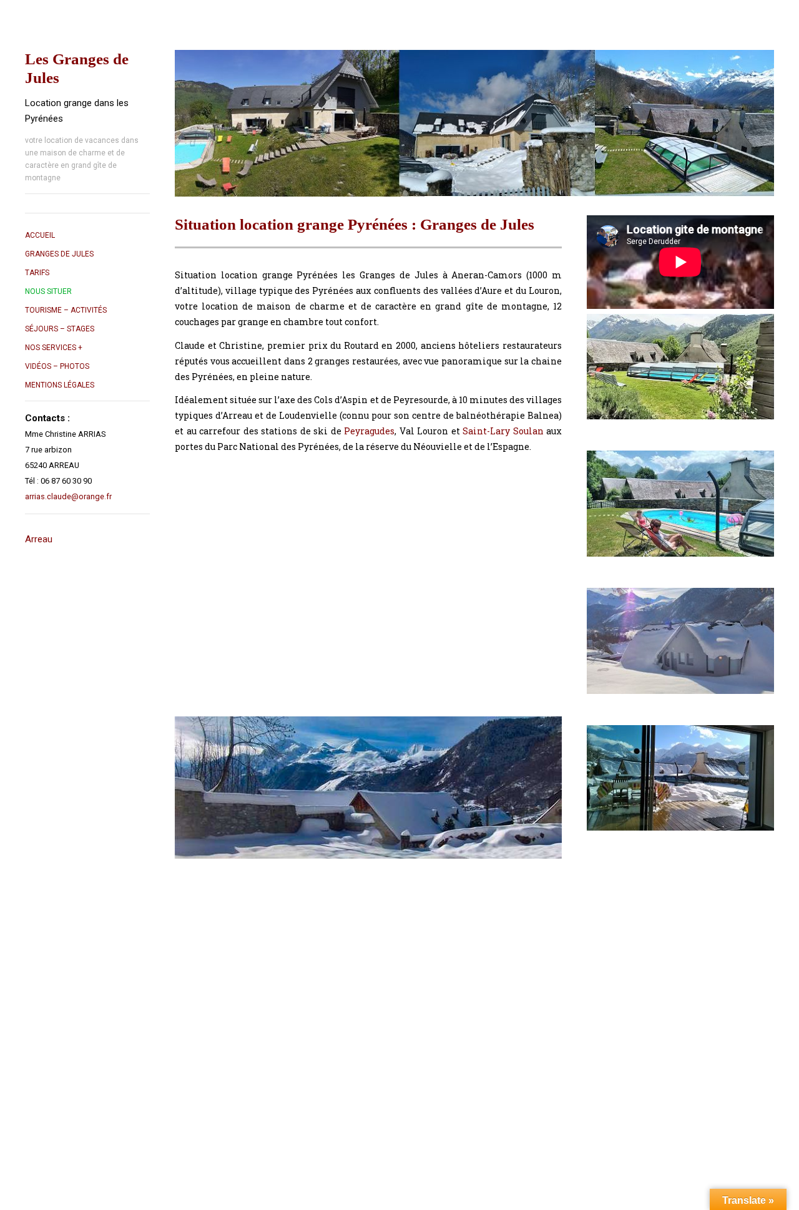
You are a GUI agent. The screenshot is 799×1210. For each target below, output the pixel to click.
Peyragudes (369, 431)
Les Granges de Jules (77, 68)
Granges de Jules (59, 254)
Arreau (38, 539)
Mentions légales (59, 385)
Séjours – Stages (59, 328)
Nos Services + (53, 347)
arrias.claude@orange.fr (68, 496)
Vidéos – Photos (57, 366)
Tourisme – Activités (66, 310)
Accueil (40, 235)
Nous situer (48, 291)
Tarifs (37, 272)
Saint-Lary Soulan (503, 431)
